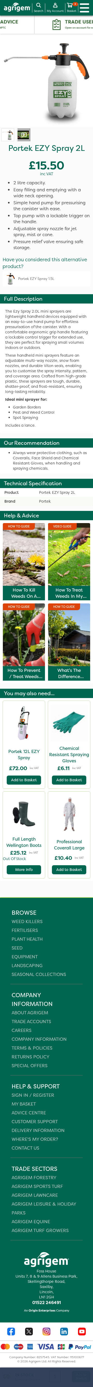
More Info (24, 869)
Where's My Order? (35, 1139)
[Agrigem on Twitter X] (29, 1332)
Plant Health (27, 939)
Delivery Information (38, 1130)
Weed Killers (27, 921)
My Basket (24, 1104)
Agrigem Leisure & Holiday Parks (44, 1208)
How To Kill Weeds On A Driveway (24, 596)
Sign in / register (33, 1095)
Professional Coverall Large (69, 845)
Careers (22, 1030)
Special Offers (30, 1065)
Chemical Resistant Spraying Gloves (69, 754)
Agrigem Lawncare (35, 1195)
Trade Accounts (31, 1021)
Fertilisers (25, 930)
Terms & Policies (32, 1048)
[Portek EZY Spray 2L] (7, 134)
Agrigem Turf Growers (40, 1230)
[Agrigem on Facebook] (11, 1332)
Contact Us (25, 1148)
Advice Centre (29, 1113)
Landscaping (27, 965)
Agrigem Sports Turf (37, 1186)
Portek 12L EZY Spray (24, 754)
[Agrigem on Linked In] (64, 1332)
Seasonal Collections (39, 974)
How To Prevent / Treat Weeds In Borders (23, 676)
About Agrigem (30, 1013)
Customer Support (35, 1121)
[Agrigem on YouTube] (82, 1332)
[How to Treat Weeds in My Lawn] (23, 134)
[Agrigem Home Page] (15, 8)
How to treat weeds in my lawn (69, 596)
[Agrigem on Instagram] (46, 1332)
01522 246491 (46, 1302)
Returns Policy (30, 1057)
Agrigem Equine (31, 1221)
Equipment (25, 957)
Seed (17, 948)
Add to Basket (24, 780)
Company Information (39, 1039)
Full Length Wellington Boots (24, 842)
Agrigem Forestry (34, 1177)
